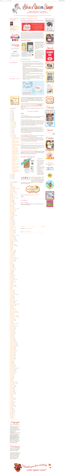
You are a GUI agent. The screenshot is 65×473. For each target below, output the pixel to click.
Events (11, 246)
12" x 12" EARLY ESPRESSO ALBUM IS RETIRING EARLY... (16, 139)
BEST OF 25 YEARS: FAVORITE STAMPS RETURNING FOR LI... (15, 151)
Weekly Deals (12, 413)
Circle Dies (11, 222)
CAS (10, 217)
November (13, 123)
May (12, 131)
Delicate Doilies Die (13, 239)
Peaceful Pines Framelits (13, 323)
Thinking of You (12, 393)
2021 (12, 110)
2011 (12, 175)
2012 (12, 174)
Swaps (11, 380)
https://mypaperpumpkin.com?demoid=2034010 (29, 104)
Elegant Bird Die (12, 244)
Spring (11, 363)
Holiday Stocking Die (13, 279)
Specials (31, 195)
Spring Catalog (12, 364)
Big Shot (11, 200)
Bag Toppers (12, 196)
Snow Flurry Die (12, 357)
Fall (10, 249)
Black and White (12, 203)
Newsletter (11, 309)
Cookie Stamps (12, 229)
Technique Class (12, 386)
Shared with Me (12, 348)
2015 (12, 118)
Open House (12, 313)
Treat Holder (12, 401)
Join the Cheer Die (13, 286)
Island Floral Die (12, 281)
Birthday (11, 201)
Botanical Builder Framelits (14, 208)
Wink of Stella (12, 415)
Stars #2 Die (12, 372)
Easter (11, 242)
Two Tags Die (12, 405)
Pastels (11, 321)
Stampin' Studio (12, 370)
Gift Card (11, 271)
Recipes (11, 336)
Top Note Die (12, 399)
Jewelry (11, 284)
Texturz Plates (12, 390)
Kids (10, 287)
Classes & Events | (36, 15)
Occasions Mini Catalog (13, 312)
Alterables (11, 189)
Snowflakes (11, 359)
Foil (10, 263)
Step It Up (11, 376)
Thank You (11, 391)
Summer (11, 378)
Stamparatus (12, 366)
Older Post (43, 226)
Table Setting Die (12, 385)
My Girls (11, 306)
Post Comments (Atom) (28, 228)
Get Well (11, 270)
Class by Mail (12, 224)
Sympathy (11, 384)
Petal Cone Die (12, 327)
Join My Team (12, 285)
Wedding (11, 412)
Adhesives (11, 186)
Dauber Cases (12, 237)
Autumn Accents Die (13, 194)
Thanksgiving (12, 392)
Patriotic (11, 322)
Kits (10, 288)
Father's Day (12, 253)
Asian (11, 193)
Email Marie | (18, 15)
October (13, 124)
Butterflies (11, 214)
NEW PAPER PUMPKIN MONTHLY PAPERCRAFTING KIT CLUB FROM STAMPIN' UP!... (32, 21)
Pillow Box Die (12, 329)
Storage (11, 377)
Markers (11, 295)
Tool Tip (11, 397)
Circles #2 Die (12, 223)
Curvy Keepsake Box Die (13, 235)
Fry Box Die (11, 267)
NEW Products (12, 308)
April (12, 132)
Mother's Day (12, 302)
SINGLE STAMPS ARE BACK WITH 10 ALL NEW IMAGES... (16, 154)
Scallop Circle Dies (13, 342)
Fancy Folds (12, 252)
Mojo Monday (12, 301)
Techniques (11, 387)
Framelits (11, 265)
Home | (15, 15)
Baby (10, 195)
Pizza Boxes (12, 330)
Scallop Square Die (13, 344)
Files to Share (12, 257)
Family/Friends (12, 250)
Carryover (11, 216)
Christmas (11, 221)
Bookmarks (11, 207)
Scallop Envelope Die (13, 343)
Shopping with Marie (13, 350)
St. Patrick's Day (12, 365)
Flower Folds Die (12, 260)
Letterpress (11, 292)
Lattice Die (11, 291)
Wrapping (11, 418)
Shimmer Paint (12, 349)
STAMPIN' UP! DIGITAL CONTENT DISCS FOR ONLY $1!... (15, 142)
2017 (12, 115)
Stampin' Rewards (35, 182)
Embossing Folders (13, 245)
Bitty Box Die (12, 202)
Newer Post (22, 226)
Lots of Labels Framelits (13, 294)
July (12, 128)
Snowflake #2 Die (12, 358)
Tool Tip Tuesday (12, 398)
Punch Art (11, 334)
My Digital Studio (12, 305)
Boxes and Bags (12, 210)
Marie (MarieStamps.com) (15, 26)
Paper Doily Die (12, 319)
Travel (11, 400)
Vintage (11, 408)
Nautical (11, 307)
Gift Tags (11, 272)
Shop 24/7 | (31, 15)
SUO (10, 379)
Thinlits (11, 394)
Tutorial (11, 404)
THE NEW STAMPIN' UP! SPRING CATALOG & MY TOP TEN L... (16, 171)
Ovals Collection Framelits (14, 316)
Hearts (11, 277)
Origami (11, 314)
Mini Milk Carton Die (13, 300)
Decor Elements (12, 238)
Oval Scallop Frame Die (13, 315)
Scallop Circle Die (12, 341)
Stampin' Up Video (12, 371)
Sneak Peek (12, 356)
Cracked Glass (12, 231)
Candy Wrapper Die (13, 215)
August (13, 127)
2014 (12, 119)
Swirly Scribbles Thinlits (13, 383)
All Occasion (12, 187)
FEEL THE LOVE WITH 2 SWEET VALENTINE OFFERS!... (15, 167)
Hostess (11, 280)
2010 (12, 176)
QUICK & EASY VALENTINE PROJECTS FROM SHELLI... (16, 164)
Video (11, 407)
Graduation (11, 274)
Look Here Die (12, 293)
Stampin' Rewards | (42, 15)
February (13, 135)
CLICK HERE (16, 28)
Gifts (10, 273)
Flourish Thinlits (12, 259)
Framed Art (11, 264)
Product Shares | (48, 15)
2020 (12, 111)
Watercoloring (12, 411)
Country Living (12, 230)
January (13, 136)
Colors (11, 228)
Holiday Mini (12, 278)
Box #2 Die (11, 209)
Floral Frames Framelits (13, 258)
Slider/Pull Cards (12, 355)
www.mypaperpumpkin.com (25, 137)
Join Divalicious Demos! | (25, 15)
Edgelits (11, 243)
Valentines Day (12, 406)
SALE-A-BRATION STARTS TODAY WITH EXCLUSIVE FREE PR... (16, 145)
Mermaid (11, 299)
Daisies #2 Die (12, 236)
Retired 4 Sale (35, 16)
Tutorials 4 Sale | (30, 16)
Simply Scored (12, 352)
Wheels (11, 414)
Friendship (11, 266)
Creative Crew (12, 232)
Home (33, 226)
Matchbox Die (12, 298)
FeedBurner (17, 53)
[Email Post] (37, 194)
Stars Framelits (12, 373)
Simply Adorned (12, 351)
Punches (11, 335)
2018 (12, 114)
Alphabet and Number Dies (14, 188)
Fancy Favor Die (12, 251)
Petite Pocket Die (12, 328)
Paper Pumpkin (27, 195)
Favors (11, 256)
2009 (12, 178)
